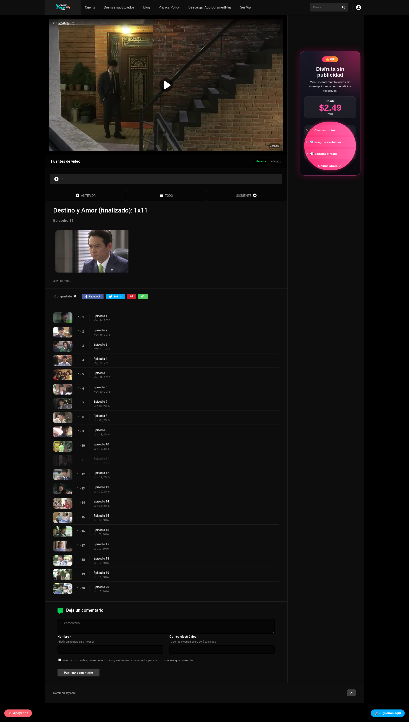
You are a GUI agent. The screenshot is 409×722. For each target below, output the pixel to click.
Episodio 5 (100, 373)
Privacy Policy (169, 7)
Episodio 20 (101, 587)
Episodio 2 (100, 330)
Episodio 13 (101, 487)
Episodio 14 (101, 501)
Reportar (261, 161)
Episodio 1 (100, 316)
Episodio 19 (101, 572)
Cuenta (90, 7)
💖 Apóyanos (18, 714)
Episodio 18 (101, 558)
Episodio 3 (100, 344)
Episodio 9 (100, 430)
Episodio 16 (101, 530)
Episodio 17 (101, 544)
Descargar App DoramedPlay (210, 7)
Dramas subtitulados (119, 7)
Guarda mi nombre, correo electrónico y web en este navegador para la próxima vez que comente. (128, 660)
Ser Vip (245, 7)
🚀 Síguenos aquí (387, 714)
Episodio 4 (100, 358)
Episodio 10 (101, 444)
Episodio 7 (100, 401)
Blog (146, 7)
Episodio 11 (101, 458)
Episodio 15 (101, 515)
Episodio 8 (100, 416)
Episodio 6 (100, 387)
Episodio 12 (101, 473)
